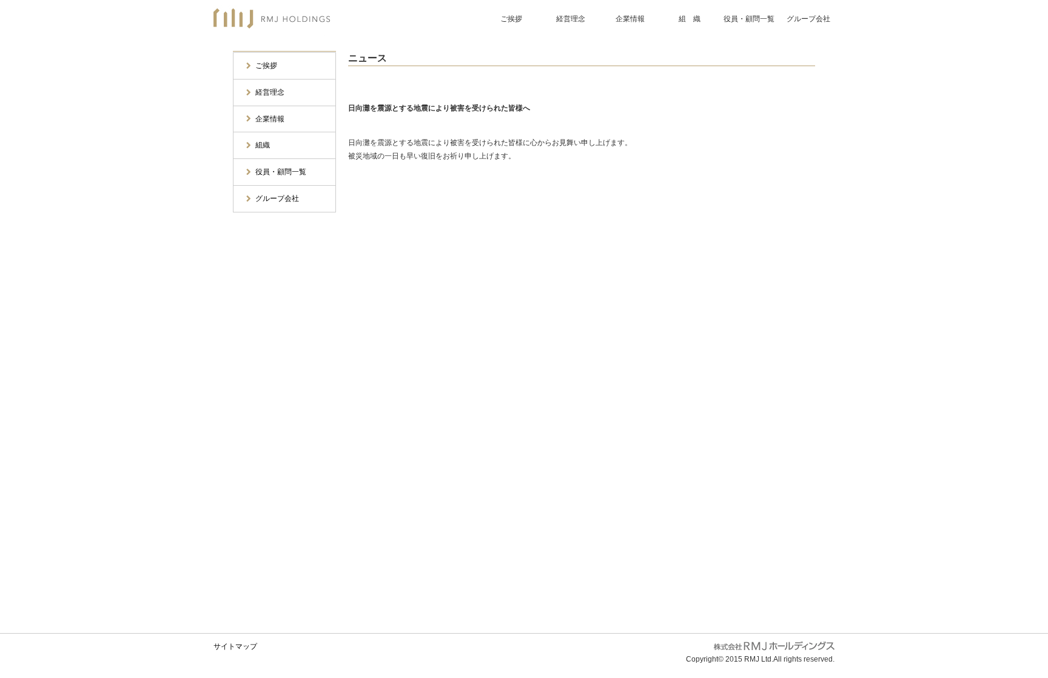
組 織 (689, 19)
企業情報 (630, 19)
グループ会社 (808, 19)
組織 (262, 145)
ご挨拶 (511, 19)
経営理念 (570, 19)
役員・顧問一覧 (749, 19)
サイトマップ (235, 646)
